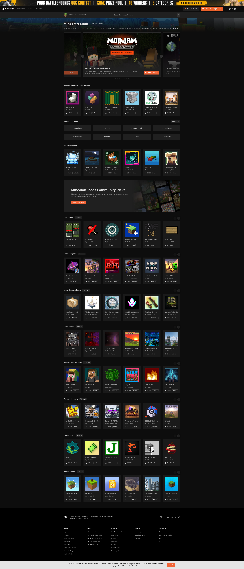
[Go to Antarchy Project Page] (152, 162)
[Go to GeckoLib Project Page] (72, 452)
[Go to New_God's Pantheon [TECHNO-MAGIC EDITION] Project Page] (72, 271)
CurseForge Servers (116, 551)
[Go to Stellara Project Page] (132, 162)
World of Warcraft (69, 538)
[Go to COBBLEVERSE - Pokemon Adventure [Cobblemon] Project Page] (152, 416)
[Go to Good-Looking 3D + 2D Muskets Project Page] (152, 307)
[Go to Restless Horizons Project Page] (112, 271)
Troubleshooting (139, 535)
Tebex (160, 538)
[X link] (175, 517)
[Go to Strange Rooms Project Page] (112, 343)
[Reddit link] (179, 517)
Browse (20, 9)
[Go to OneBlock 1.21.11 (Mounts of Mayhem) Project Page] (92, 488)
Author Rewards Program (94, 538)
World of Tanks (68, 554)
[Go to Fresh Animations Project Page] (72, 379)
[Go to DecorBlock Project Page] (92, 102)
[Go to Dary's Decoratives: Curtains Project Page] (112, 102)
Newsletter (114, 541)
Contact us (138, 538)
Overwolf (161, 532)
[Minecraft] (65, 15)
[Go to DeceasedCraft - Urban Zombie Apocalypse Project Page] (92, 416)
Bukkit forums (115, 547)
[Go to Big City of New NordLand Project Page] (152, 343)
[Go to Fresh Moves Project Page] (92, 379)
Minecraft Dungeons (70, 551)
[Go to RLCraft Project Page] (171, 416)
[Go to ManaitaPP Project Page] (171, 234)
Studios (39, 9)
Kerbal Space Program (70, 547)
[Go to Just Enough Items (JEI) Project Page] (112, 452)
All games (66, 532)
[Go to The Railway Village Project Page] (132, 343)
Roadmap (114, 544)
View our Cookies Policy (130, 566)
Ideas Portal (114, 535)
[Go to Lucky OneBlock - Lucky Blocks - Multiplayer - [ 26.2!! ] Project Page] (112, 488)
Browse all (175, 121)
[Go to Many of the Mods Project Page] (152, 271)
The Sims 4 (67, 541)
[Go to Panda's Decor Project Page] (132, 102)
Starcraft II (67, 544)
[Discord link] (172, 517)
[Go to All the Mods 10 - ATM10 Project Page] (72, 416)
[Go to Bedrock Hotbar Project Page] (72, 234)
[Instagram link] (161, 517)
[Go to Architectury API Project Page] (132, 452)
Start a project (91, 532)
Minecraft (66, 535)
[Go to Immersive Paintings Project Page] (171, 102)
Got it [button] (171, 565)
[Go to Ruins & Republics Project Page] (92, 271)
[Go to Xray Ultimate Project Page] (171, 379)
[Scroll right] (178, 218)
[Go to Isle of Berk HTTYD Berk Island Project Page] (132, 488)
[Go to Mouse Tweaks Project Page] (152, 452)
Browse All (82, 15)
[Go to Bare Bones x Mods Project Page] (72, 307)
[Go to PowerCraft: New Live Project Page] (152, 234)
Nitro (160, 541)
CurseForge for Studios (165, 535)
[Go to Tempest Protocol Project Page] (72, 162)
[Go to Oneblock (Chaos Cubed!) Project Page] (72, 488)
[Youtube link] (168, 517)
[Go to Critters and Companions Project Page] (171, 162)
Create (29, 9)
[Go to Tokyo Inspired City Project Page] (171, 343)
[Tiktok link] (165, 517)
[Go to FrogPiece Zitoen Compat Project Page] (112, 234)
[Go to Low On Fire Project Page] (152, 379)
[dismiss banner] (241, 3)
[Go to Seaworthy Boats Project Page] (92, 162)
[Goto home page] (8, 9)
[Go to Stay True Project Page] (132, 379)
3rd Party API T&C (92, 544)
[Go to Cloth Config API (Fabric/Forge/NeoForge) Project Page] (92, 452)
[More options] (240, 9)
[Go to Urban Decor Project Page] (72, 102)
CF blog (113, 538)
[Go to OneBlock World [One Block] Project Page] (171, 488)
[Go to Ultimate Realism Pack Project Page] (171, 307)
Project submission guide (94, 535)
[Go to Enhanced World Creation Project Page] (132, 234)
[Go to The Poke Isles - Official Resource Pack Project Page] (92, 307)
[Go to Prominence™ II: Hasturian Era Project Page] (132, 416)
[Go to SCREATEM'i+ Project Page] (171, 271)
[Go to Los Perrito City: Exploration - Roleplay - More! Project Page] (152, 488)
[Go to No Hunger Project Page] (92, 234)
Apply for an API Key (93, 541)
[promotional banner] (122, 3)
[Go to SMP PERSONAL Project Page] (132, 271)
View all (78, 217)
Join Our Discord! (116, 532)
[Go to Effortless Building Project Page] (152, 102)
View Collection (146, 72)
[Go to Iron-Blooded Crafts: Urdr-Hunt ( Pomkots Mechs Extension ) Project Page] (112, 307)
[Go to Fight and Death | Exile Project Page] (72, 343)
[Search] (178, 15)
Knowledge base (140, 532)
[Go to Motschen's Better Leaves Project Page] (112, 379)
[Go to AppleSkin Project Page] (171, 452)
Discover (72, 15)
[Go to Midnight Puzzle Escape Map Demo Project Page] (92, 343)
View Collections (78, 202)
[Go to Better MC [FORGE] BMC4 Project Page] (112, 416)
